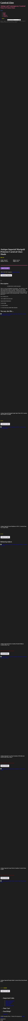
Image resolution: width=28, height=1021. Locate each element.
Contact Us (5, 16)
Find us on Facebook (10, 1000)
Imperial (16, 21)
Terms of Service (9, 1002)
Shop (4, 14)
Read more (5, 653)
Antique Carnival (10, 21)
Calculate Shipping (6, 275)
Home (4, 12)
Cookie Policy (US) (10, 1005)
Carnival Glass (7, 2)
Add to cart (5, 268)
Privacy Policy (9, 1003)
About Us (5, 15)
